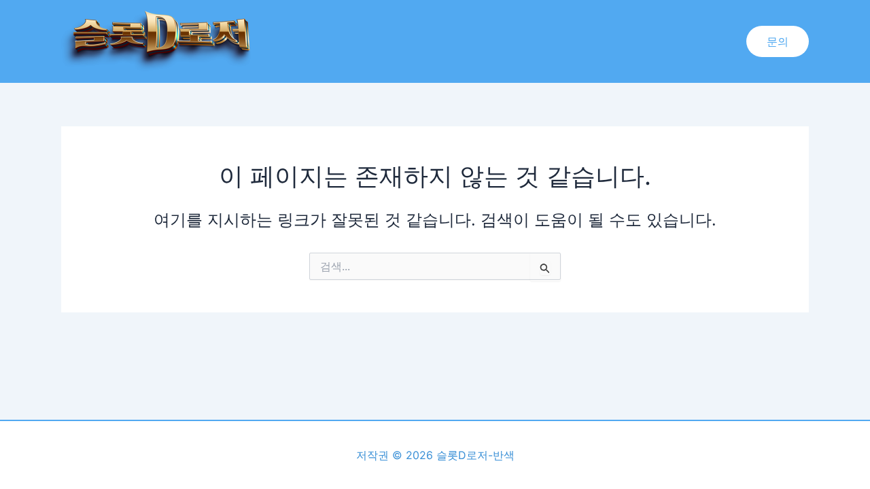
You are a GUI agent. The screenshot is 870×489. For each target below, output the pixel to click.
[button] (777, 41)
